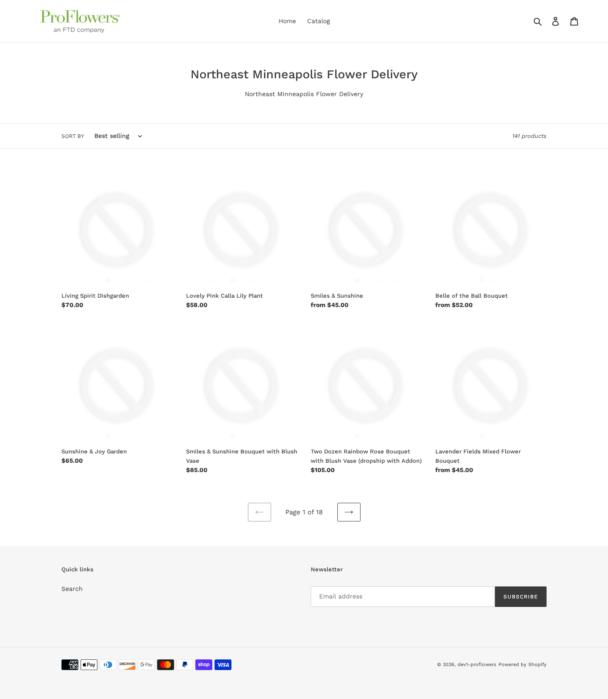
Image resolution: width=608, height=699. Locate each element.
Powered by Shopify (523, 664)
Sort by (72, 136)
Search (72, 588)
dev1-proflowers (477, 664)
